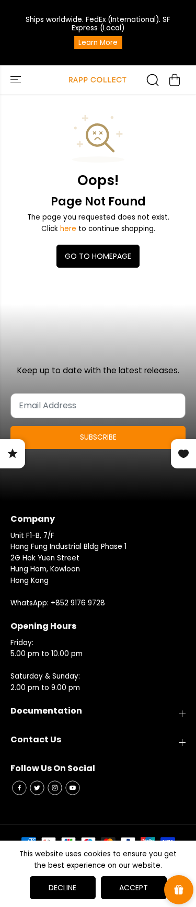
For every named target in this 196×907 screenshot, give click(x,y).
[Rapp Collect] (98, 80)
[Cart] (175, 80)
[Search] (153, 80)
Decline (62, 887)
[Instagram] (55, 788)
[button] (16, 79)
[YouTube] (73, 788)
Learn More (98, 43)
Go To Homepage (98, 256)
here (68, 229)
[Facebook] (19, 788)
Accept (133, 887)
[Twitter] (37, 788)
